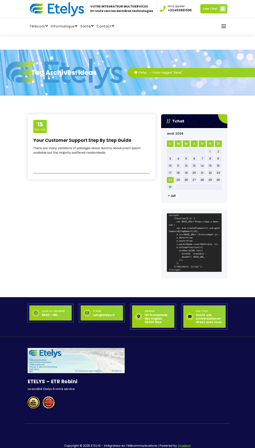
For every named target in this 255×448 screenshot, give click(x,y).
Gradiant (184, 446)
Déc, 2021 (40, 126)
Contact (104, 26)
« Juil (171, 196)
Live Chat (210, 9)
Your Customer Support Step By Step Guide (82, 140)
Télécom (37, 26)
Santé (85, 26)
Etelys (142, 72)
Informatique (63, 26)
